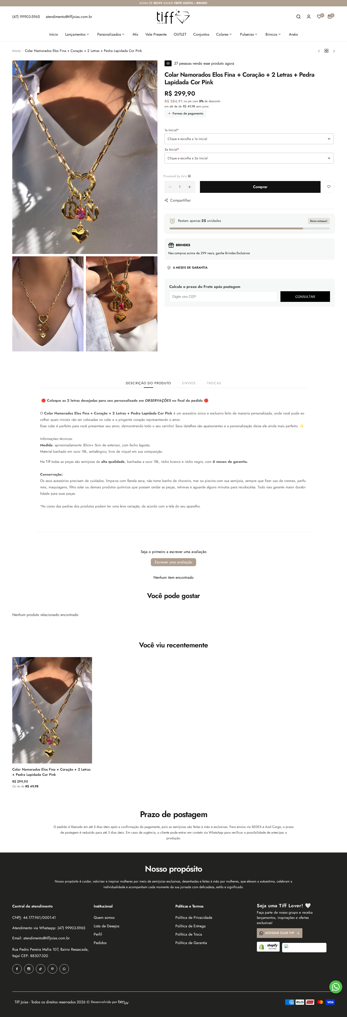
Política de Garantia (191, 942)
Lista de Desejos (106, 926)
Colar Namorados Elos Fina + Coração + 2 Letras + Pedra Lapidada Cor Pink (51, 772)
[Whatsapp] (64, 969)
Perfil (98, 934)
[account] (309, 16)
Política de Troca (188, 934)
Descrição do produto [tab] (148, 383)
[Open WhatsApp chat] (335, 986)
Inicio (16, 50)
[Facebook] (17, 969)
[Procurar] (298, 16)
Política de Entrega (190, 926)
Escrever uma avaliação (173, 562)
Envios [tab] (189, 383)
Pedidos (100, 942)
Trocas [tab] (214, 383)
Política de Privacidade (193, 917)
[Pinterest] (52, 969)
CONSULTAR (305, 297)
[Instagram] (29, 969)
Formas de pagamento (188, 113)
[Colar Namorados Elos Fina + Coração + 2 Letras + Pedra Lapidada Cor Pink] (52, 710)
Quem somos (104, 917)
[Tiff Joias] (173, 16)
